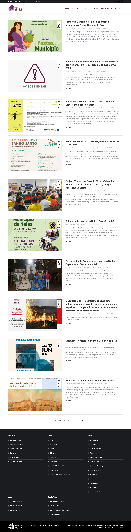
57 (56, 421)
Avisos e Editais (70, 71)
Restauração (94, 483)
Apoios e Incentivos (16, 506)
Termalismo (93, 487)
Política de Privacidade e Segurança (108, 527)
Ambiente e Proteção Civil (73, 108)
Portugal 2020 (14, 457)
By (91, 28)
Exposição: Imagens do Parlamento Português (90, 380)
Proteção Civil (54, 470)
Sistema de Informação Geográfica (60, 510)
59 (65, 421)
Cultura (52, 448)
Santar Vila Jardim (95, 492)
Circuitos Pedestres (96, 461)
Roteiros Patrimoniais (96, 457)
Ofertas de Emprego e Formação (60, 474)
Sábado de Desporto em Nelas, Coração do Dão (90, 221)
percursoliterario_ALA (98, 466)
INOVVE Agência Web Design (115, 525)
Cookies (120, 527)
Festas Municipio (70, 28)
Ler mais (68, 45)
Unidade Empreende (16, 501)
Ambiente (53, 440)
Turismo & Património (76, 148)
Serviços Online (54, 506)
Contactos (13, 453)
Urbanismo (53, 461)
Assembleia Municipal (16, 444)
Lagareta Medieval (95, 470)
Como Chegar (94, 440)
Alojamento (93, 453)
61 (73, 421)
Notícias (78, 28)
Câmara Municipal (15, 440)
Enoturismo (93, 474)
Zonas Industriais (15, 510)
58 (60, 421)
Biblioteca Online (55, 514)
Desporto (68, 224)
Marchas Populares (71, 267)
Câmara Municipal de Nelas (70, 525)
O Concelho (93, 444)
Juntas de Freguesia (16, 448)
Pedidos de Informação (57, 501)
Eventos (92, 479)
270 (82, 421)
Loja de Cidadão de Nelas (57, 466)
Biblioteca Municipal (71, 383)
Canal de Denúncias (16, 461)
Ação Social (53, 444)
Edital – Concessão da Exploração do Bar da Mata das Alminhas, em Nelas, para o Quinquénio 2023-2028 (92, 64)
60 (69, 421)
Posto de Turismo (95, 448)
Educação (68, 191)
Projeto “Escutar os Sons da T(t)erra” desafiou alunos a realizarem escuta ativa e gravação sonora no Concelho (90, 184)
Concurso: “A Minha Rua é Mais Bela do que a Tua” (92, 340)
